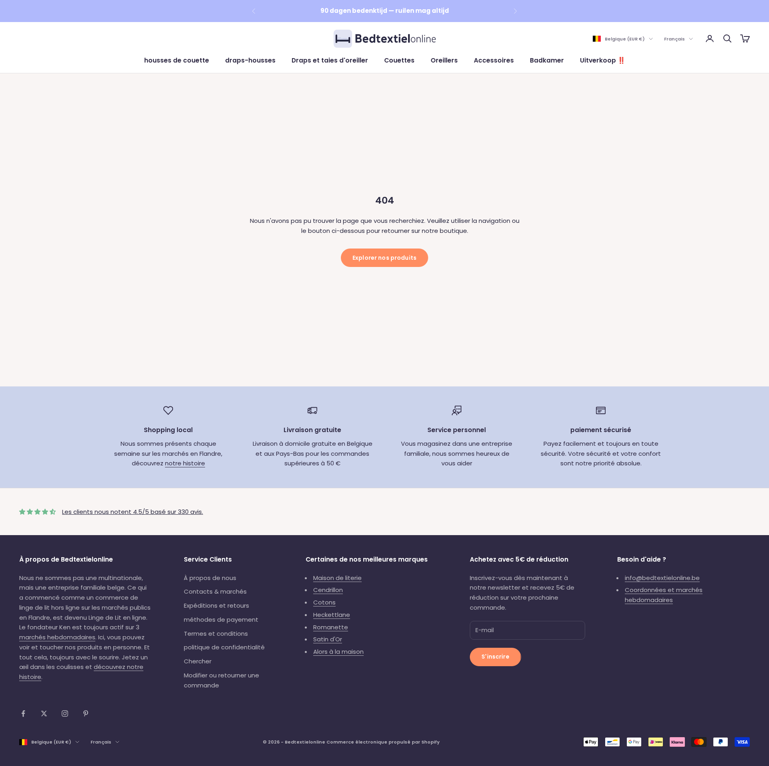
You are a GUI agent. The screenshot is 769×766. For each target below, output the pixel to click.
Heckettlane (331, 614)
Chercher (197, 661)
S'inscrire (495, 657)
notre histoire (185, 463)
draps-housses (250, 60)
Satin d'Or (327, 639)
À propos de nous (210, 578)
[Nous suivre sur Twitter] (44, 713)
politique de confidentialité (224, 647)
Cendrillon (328, 590)
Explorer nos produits (384, 258)
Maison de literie (337, 578)
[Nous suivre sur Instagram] (65, 713)
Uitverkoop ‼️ (602, 60)
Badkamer (547, 60)
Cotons (324, 602)
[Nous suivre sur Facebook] (23, 713)
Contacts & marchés (215, 591)
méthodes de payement (221, 619)
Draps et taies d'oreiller (330, 60)
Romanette (330, 627)
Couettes (399, 60)
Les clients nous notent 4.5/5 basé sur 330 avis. (132, 511)
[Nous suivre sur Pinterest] (86, 713)
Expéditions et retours (216, 605)
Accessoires (494, 60)
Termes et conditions (216, 633)
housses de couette (176, 60)
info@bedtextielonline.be (662, 578)
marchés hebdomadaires (57, 637)
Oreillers (444, 60)
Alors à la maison (338, 651)
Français (674, 39)
